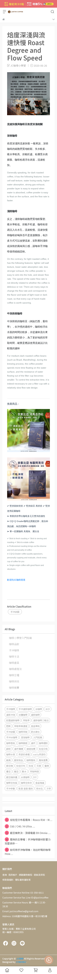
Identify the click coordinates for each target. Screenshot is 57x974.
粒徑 (31, 765)
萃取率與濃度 (20, 726)
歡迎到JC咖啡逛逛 (16, 580)
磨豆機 (9, 765)
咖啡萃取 (23, 731)
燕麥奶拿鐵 (24, 754)
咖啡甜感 (23, 743)
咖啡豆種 (14, 675)
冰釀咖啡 (23, 714)
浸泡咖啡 (25, 737)
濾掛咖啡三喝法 (41, 720)
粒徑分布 (20, 765)
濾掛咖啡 (35, 714)
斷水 (24, 771)
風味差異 (43, 760)
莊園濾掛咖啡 (12, 720)
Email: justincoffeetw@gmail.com (20, 911)
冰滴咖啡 (25, 777)
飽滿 (8, 760)
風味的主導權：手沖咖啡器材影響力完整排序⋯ (28, 841)
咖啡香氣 (10, 743)
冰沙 (47, 709)
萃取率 (26, 720)
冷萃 (48, 788)
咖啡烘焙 (14, 681)
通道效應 (30, 748)
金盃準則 (35, 726)
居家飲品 (18, 760)
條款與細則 (7, 879)
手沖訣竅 (14, 611)
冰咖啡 (38, 709)
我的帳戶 (12, 874)
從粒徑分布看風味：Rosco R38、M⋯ (29, 820)
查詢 (4, 874)
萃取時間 (34, 771)
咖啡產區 (14, 663)
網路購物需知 (25, 874)
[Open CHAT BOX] (48, 960)
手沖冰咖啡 (11, 737)
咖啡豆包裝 (11, 782)
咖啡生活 (14, 656)
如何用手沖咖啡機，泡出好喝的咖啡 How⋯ (28, 852)
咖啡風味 (30, 760)
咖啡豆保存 (26, 782)
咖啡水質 (10, 754)
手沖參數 (10, 788)
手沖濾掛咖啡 (25, 709)
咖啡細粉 (43, 743)
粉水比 (39, 788)
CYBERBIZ (21, 961)
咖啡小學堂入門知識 (20, 638)
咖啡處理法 (15, 669)
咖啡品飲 (14, 644)
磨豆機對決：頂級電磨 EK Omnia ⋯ (28, 833)
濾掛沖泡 (10, 714)
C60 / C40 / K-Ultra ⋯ (20, 826)
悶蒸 (8, 726)
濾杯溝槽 (18, 748)
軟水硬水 (35, 731)
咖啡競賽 (14, 687)
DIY (35, 777)
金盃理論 (39, 782)
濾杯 (33, 743)
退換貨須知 (39, 874)
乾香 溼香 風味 (26, 788)
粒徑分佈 (43, 748)
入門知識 (37, 737)
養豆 (8, 771)
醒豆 (16, 771)
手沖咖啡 (14, 650)
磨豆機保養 (11, 777)
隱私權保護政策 (23, 879)
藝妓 (46, 765)
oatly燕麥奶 (39, 754)
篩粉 (8, 748)
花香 (39, 765)
